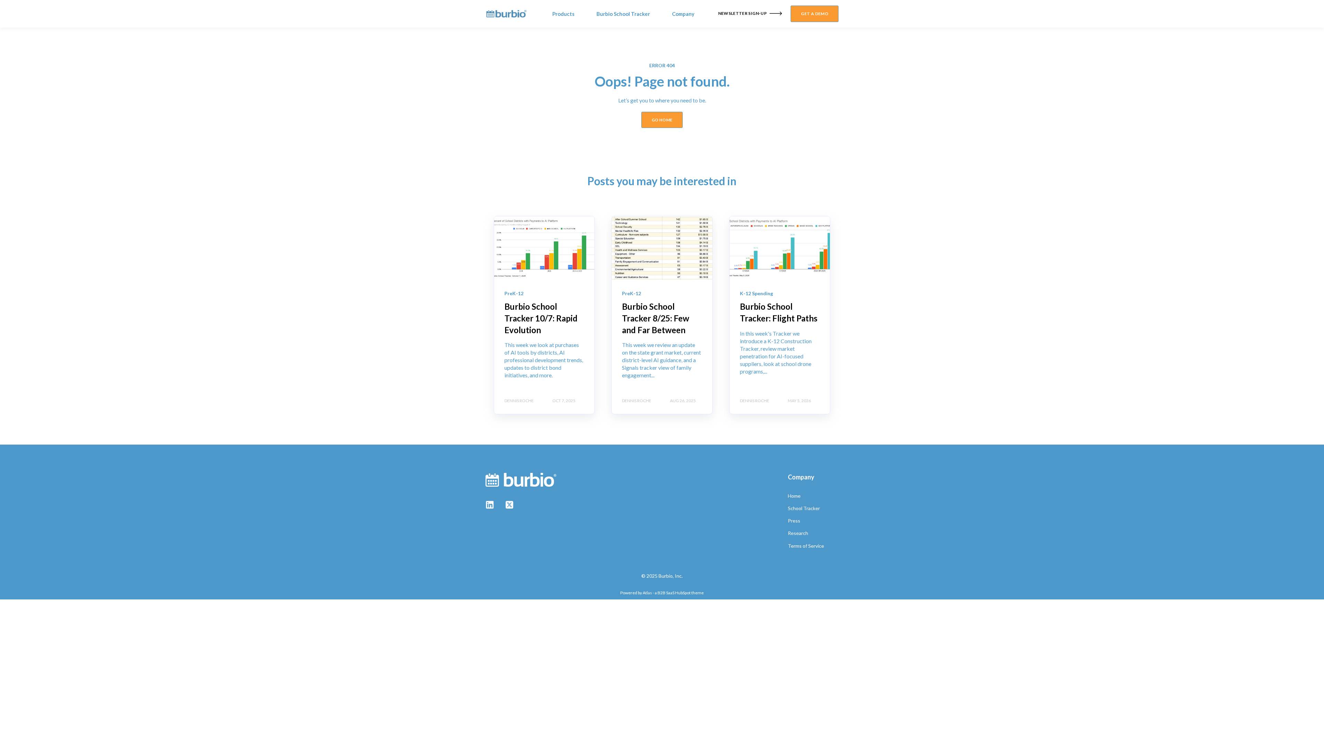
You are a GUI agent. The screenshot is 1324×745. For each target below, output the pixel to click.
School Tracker (804, 508)
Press (794, 521)
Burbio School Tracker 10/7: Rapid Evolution (541, 318)
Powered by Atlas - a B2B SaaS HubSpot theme (662, 592)
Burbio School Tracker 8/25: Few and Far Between (655, 318)
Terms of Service (806, 546)
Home (794, 496)
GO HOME (662, 119)
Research (798, 533)
